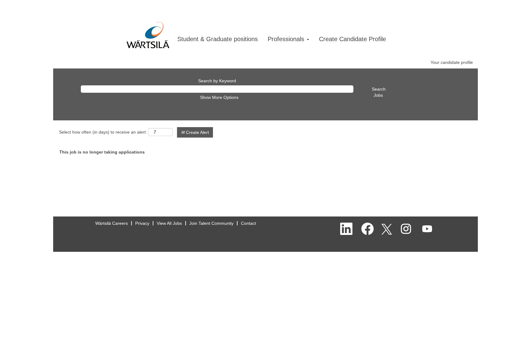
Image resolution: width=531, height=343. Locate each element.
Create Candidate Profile (352, 39)
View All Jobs (169, 223)
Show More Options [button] (219, 97)
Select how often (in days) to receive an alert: (103, 132)
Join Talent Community (211, 223)
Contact (248, 223)
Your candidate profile (452, 62)
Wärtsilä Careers (111, 223)
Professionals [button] (287, 39)
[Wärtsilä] (148, 29)
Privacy (142, 223)
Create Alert (197, 132)
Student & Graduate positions (217, 39)
